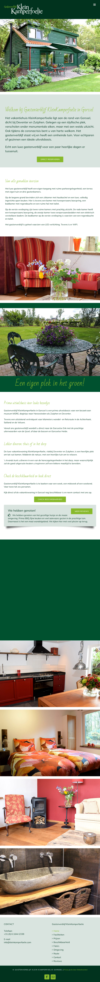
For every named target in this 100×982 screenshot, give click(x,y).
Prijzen (57, 938)
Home (56, 931)
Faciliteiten (59, 934)
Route (56, 953)
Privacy (66, 970)
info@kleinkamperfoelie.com (17, 942)
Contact (57, 957)
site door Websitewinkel (79, 970)
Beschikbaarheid (62, 942)
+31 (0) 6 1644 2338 (14, 934)
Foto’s (56, 946)
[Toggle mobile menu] (94, 4)
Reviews (58, 961)
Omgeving (59, 949)
